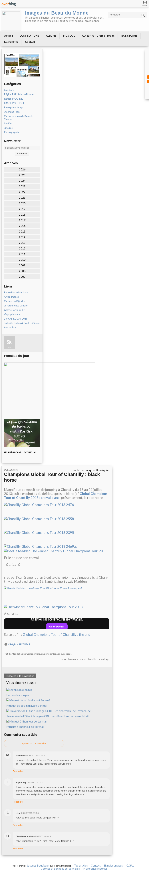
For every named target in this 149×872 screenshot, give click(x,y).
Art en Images (11, 296)
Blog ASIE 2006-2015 (16, 318)
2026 (22, 169)
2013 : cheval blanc (56, 496)
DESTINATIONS (29, 35)
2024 (22, 180)
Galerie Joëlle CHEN (14, 309)
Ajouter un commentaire (34, 743)
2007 (22, 276)
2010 (22, 259)
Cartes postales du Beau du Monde (18, 118)
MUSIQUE (69, 35)
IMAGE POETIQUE (14, 103)
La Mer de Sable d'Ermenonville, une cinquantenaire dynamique (40, 653)
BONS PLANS (129, 35)
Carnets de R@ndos (14, 301)
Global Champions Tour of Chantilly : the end (56, 635)
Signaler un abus (113, 865)
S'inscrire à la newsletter (20, 675)
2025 (22, 175)
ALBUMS (51, 35)
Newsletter (11, 41)
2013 (22, 242)
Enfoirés (8, 127)
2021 (22, 197)
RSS (9, 347)
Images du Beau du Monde (56, 13)
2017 (22, 220)
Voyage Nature (12, 314)
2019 (22, 208)
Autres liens (10, 327)
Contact (30, 41)
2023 (22, 186)
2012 (22, 248)
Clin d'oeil (9, 89)
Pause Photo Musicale (16, 292)
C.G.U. (130, 865)
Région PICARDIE (13, 98)
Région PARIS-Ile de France (18, 94)
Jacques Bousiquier (38, 865)
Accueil (8, 35)
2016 (22, 225)
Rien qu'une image (13, 107)
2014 (22, 237)
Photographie (11, 132)
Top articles (81, 865)
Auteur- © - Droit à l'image (98, 35)
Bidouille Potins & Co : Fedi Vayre (22, 323)
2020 (22, 203)
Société (8, 123)
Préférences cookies (95, 868)
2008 (22, 271)
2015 (22, 231)
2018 (22, 214)
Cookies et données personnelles (60, 868)
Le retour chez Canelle (15, 305)
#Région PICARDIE (19, 644)
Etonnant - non (12, 111)
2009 (22, 265)
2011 (22, 254)
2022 (22, 192)
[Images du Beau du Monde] (11, 20)
